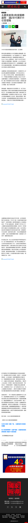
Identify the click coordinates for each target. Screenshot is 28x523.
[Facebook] (2, 26)
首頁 (2, 10)
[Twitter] (6, 26)
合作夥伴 (13, 514)
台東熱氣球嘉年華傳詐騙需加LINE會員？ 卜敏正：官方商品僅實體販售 (20, 444)
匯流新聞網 (7, 10)
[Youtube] (20, 507)
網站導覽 (22, 517)
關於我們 (8, 514)
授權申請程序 (5, 517)
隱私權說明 (22, 516)
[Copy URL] (16, 26)
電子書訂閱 (18, 514)
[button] (2, 7)
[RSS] (11, 507)
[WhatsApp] (9, 26)
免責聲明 (17, 517)
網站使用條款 (11, 517)
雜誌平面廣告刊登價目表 (7, 516)
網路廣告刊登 (16, 516)
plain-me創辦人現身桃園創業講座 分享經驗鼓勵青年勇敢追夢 (7, 444)
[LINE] (13, 26)
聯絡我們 (14, 518)
